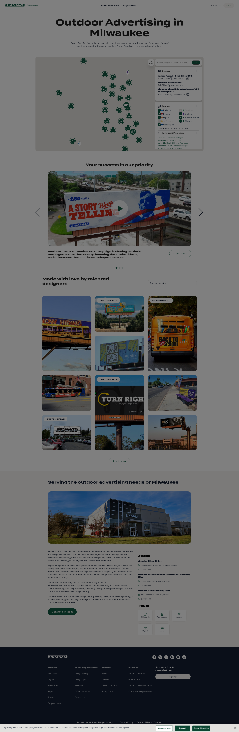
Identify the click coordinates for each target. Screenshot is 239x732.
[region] (119, 728)
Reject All (182, 728)
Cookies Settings (164, 728)
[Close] (235, 728)
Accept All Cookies (201, 728)
